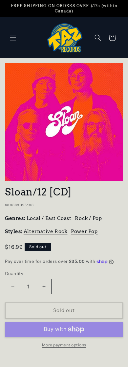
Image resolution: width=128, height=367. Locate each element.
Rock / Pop (88, 218)
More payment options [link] (64, 344)
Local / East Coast (49, 218)
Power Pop (84, 231)
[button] (13, 37)
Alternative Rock (46, 231)
